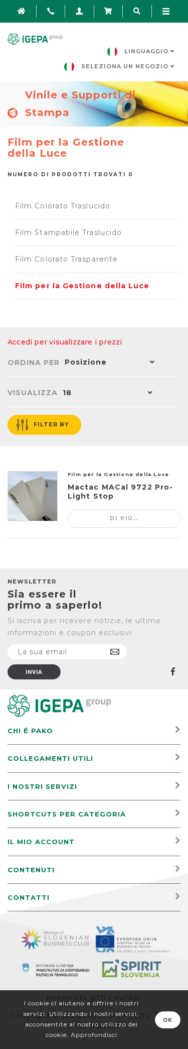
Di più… (124, 518)
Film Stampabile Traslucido (68, 232)
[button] (107, 363)
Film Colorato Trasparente (66, 259)
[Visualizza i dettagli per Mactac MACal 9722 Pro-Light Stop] (33, 496)
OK (167, 1020)
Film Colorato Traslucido (62, 205)
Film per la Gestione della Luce (82, 285)
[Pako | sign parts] (59, 705)
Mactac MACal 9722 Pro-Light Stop (120, 492)
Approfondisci (94, 1034)
